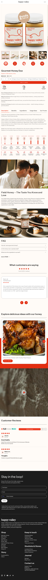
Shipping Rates (29, 535)
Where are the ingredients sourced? (10, 252)
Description (4, 110)
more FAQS (4, 256)
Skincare (3, 544)
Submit (4, 500)
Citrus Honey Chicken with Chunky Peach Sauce (17, 357)
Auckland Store (29, 549)
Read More (7, 361)
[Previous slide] (21, 302)
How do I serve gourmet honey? (9, 245)
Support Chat (28, 566)
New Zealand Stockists (31, 550)
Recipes (27, 558)
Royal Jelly (4, 541)
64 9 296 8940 (31, 570)
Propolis (3, 538)
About (2, 556)
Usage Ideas (33, 110)
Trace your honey (29, 543)
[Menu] (1, 2)
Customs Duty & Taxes (31, 540)
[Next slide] (26, 302)
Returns (27, 541)
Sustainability (5, 555)
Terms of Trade (29, 538)
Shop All (3, 549)
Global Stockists (29, 552)
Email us (27, 567)
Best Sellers (4, 547)
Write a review (29, 429)
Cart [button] (45, 2)
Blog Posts (27, 560)
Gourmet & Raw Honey (7, 543)
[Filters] (42, 429)
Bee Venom (4, 540)
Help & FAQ (28, 537)
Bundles (3, 546)
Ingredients (23, 110)
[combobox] (3, 496)
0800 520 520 (34, 569)
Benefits (13, 110)
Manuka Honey (5, 535)
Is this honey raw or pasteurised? (10, 248)
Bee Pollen (4, 537)
